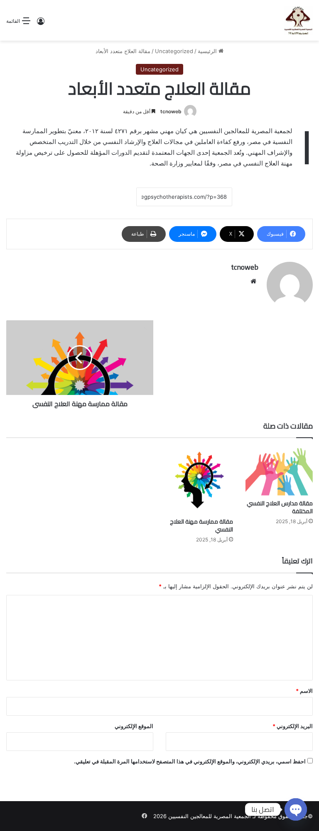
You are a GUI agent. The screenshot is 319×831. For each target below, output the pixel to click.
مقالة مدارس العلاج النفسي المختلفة (280, 507)
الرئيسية (208, 51)
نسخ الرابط (110, 196)
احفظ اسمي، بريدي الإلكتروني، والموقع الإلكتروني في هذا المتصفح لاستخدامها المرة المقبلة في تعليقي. (190, 761)
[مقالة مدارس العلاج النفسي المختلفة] (279, 470)
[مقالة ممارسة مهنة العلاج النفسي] (199, 480)
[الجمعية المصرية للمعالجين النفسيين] (298, 20)
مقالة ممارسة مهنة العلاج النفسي (201, 525)
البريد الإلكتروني (292, 726)
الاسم (304, 690)
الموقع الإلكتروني (134, 726)
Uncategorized (174, 51)
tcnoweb (171, 111)
